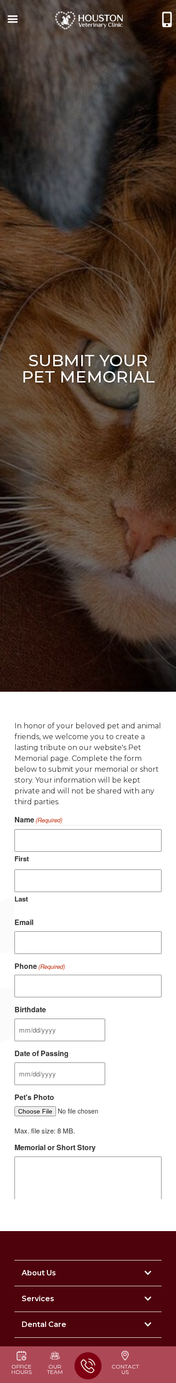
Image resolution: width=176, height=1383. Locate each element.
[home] (89, 20)
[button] (12, 20)
